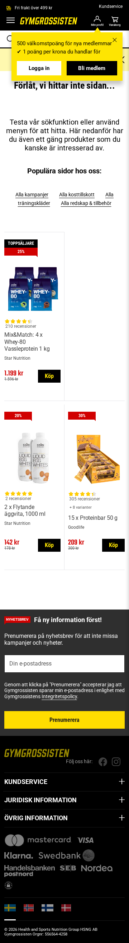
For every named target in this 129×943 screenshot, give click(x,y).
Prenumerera (64, 719)
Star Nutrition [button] (17, 358)
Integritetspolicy (59, 696)
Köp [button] (49, 376)
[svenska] (10, 912)
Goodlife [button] (76, 527)
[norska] (29, 911)
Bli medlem (91, 68)
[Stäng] (114, 40)
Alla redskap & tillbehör (86, 203)
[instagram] (115, 761)
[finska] (47, 911)
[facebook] (102, 761)
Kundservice (111, 6)
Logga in (39, 68)
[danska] (66, 911)
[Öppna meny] (10, 21)
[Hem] (48, 23)
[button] (115, 21)
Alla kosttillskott (77, 194)
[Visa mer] (122, 781)
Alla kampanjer (31, 194)
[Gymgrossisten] (37, 753)
